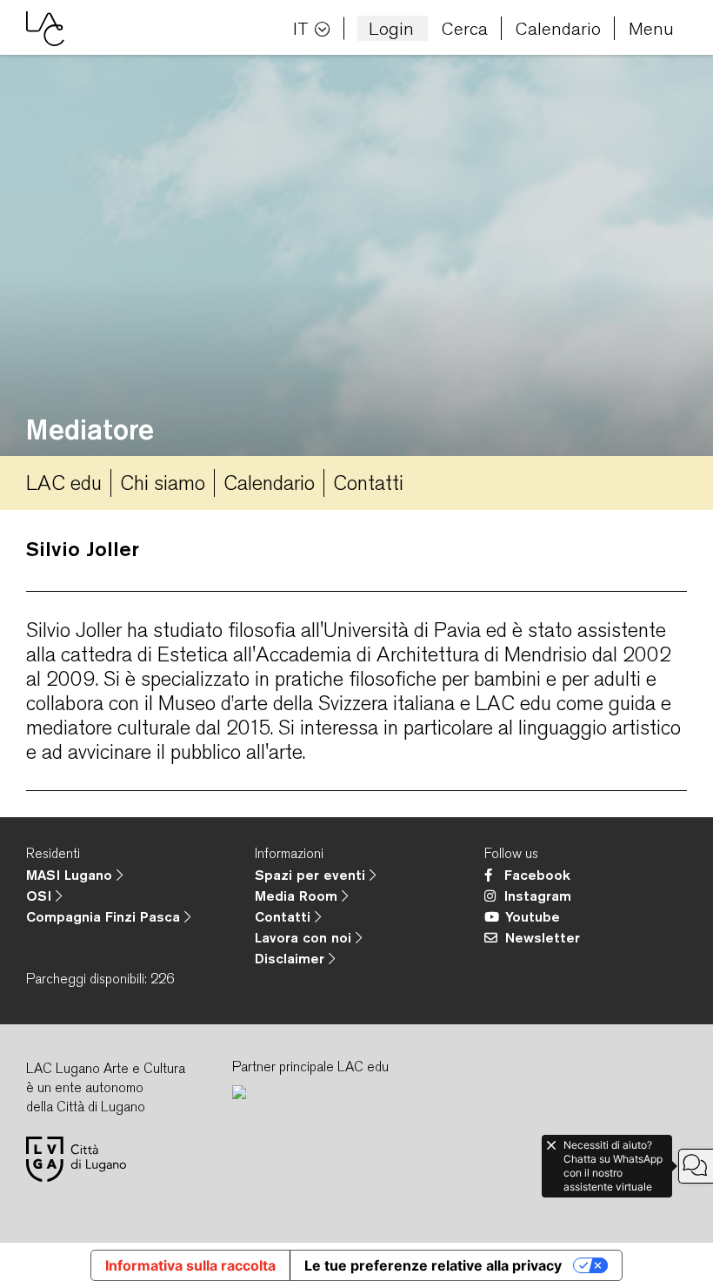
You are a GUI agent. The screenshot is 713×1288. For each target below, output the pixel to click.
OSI (41, 895)
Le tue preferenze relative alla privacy (433, 1265)
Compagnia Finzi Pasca (105, 916)
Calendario (558, 28)
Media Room (298, 895)
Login (391, 28)
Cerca (465, 28)
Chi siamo (162, 482)
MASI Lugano (71, 874)
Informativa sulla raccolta (190, 1265)
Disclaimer (292, 958)
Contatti (368, 482)
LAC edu (64, 482)
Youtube (532, 916)
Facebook (537, 874)
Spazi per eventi (312, 874)
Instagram (537, 895)
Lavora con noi (305, 937)
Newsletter (542, 937)
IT (301, 28)
